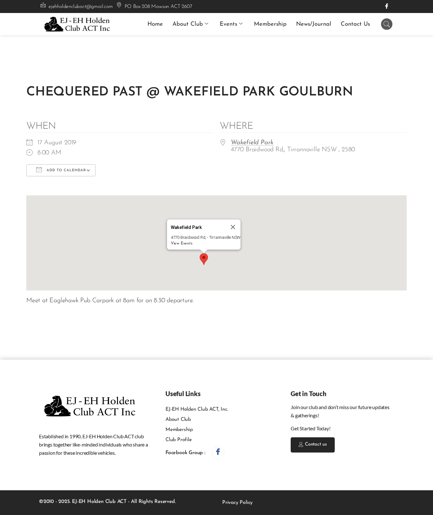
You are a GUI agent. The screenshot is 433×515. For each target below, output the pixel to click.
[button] (204, 259)
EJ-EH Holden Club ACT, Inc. (196, 409)
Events (228, 24)
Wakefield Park (252, 143)
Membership (270, 24)
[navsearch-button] (386, 24)
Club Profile (178, 439)
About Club (187, 24)
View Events (181, 243)
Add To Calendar (65, 170)
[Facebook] (386, 6)
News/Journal (313, 24)
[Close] (233, 227)
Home (155, 24)
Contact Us (355, 24)
